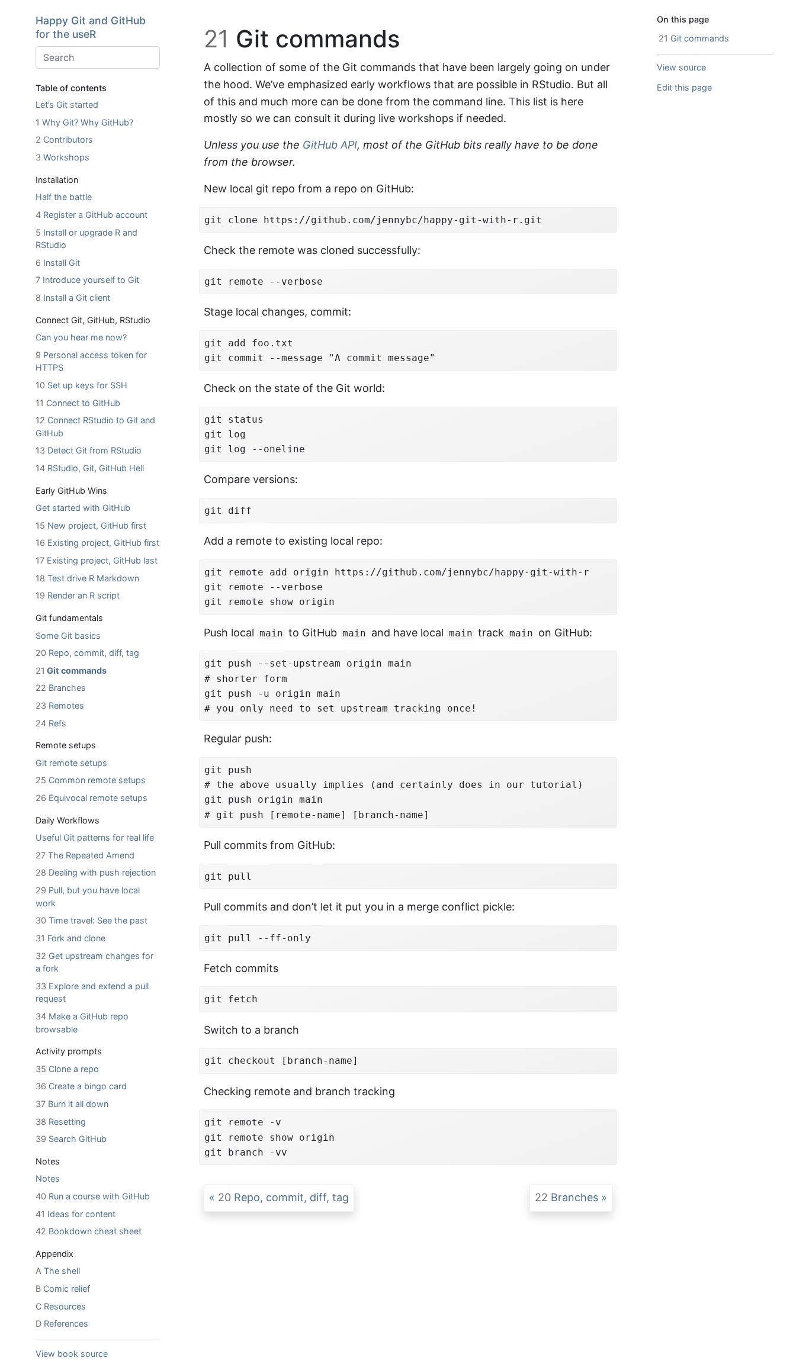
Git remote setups (71, 763)
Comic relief (63, 1288)
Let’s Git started (67, 104)
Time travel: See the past (91, 920)
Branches (61, 688)
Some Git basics (68, 635)
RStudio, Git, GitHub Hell (90, 468)
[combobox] (98, 57)
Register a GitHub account (91, 215)
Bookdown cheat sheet (89, 1231)
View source (681, 67)
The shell (58, 1271)
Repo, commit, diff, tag (87, 653)
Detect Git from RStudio (89, 451)
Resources (61, 1306)
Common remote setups (91, 781)
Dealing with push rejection (96, 873)
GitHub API (330, 145)
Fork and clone (70, 938)
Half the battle (64, 197)
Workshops (62, 157)
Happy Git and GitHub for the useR (91, 27)
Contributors (64, 140)
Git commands (71, 670)
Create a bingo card (81, 1087)
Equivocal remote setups (91, 798)
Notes (48, 1179)
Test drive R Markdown (87, 578)
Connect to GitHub (78, 403)
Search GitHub (71, 1139)
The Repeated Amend (85, 855)
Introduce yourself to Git (87, 280)
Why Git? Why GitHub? (84, 122)
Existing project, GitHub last (97, 560)
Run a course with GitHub (93, 1196)
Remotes (60, 705)
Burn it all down (72, 1104)
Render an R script (78, 596)
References (62, 1323)
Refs (51, 723)
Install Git (58, 263)
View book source (72, 1354)
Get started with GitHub (83, 508)
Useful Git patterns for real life (95, 837)
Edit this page (684, 87)
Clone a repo (67, 1069)
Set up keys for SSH (81, 385)
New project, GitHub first (91, 525)
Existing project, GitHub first (97, 543)
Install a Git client (73, 297)
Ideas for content (75, 1214)
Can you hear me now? (81, 337)
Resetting (61, 1122)
